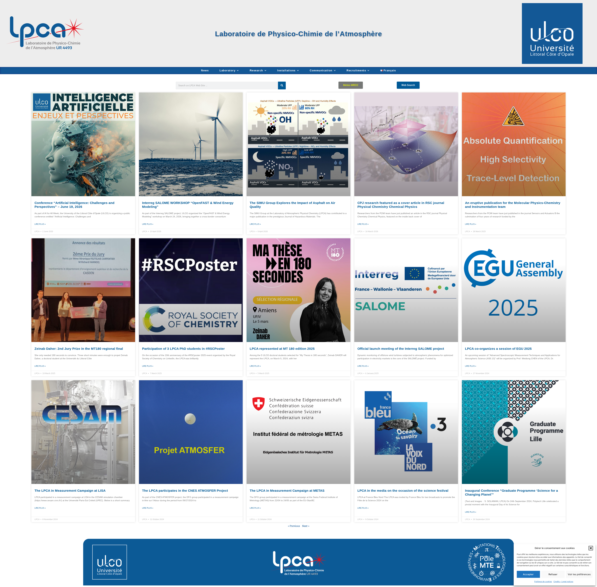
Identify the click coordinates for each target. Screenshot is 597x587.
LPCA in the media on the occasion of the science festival (402, 490)
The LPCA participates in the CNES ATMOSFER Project (185, 490)
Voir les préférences (579, 574)
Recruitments (356, 70)
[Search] (282, 85)
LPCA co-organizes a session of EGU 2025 (498, 348)
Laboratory (227, 70)
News (205, 70)
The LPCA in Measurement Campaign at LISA (70, 490)
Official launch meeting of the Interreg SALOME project (400, 348)
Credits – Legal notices (563, 581)
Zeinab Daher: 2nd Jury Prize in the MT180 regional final (79, 348)
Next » (305, 525)
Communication (321, 70)
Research (256, 70)
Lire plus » (40, 224)
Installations (286, 70)
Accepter (528, 574)
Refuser (552, 574)
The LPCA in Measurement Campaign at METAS (287, 490)
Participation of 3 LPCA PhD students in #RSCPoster (183, 348)
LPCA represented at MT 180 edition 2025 (282, 348)
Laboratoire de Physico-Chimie (270, 34)
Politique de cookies (543, 581)
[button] (590, 548)
